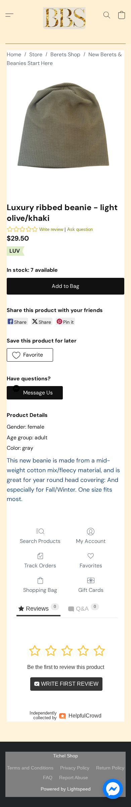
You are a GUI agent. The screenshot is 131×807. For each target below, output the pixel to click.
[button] (65, 15)
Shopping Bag (40, 590)
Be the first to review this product (65, 667)
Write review (51, 229)
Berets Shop (65, 54)
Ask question (80, 229)
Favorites (91, 565)
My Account (90, 541)
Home (14, 54)
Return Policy (110, 767)
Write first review (69, 684)
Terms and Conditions (30, 767)
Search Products (40, 541)
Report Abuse (73, 777)
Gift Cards (90, 590)
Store (35, 54)
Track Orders (40, 565)
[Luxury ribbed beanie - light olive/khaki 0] (65, 133)
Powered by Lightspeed (66, 789)
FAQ (47, 777)
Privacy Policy (74, 767)
